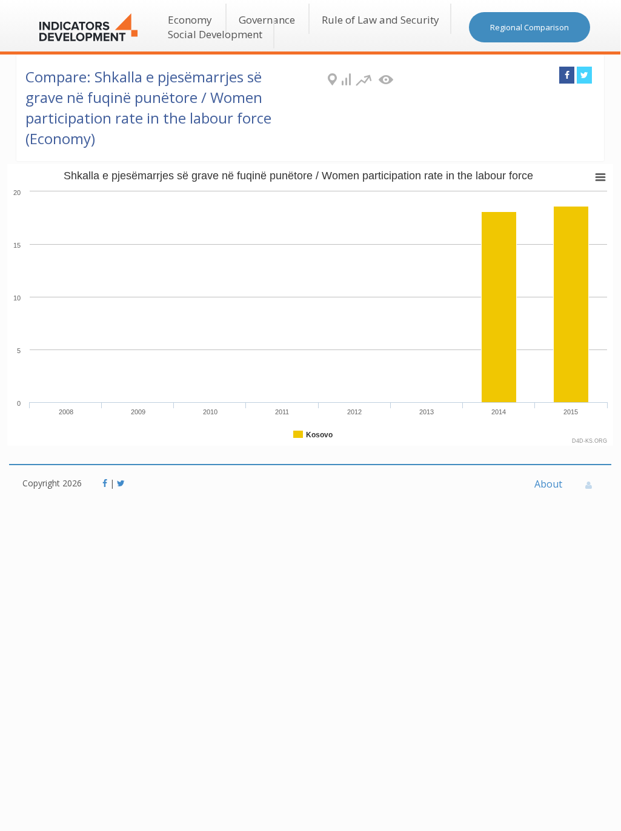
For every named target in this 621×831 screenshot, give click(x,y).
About (548, 484)
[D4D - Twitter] (121, 483)
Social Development (215, 34)
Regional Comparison (529, 27)
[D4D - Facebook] (106, 483)
